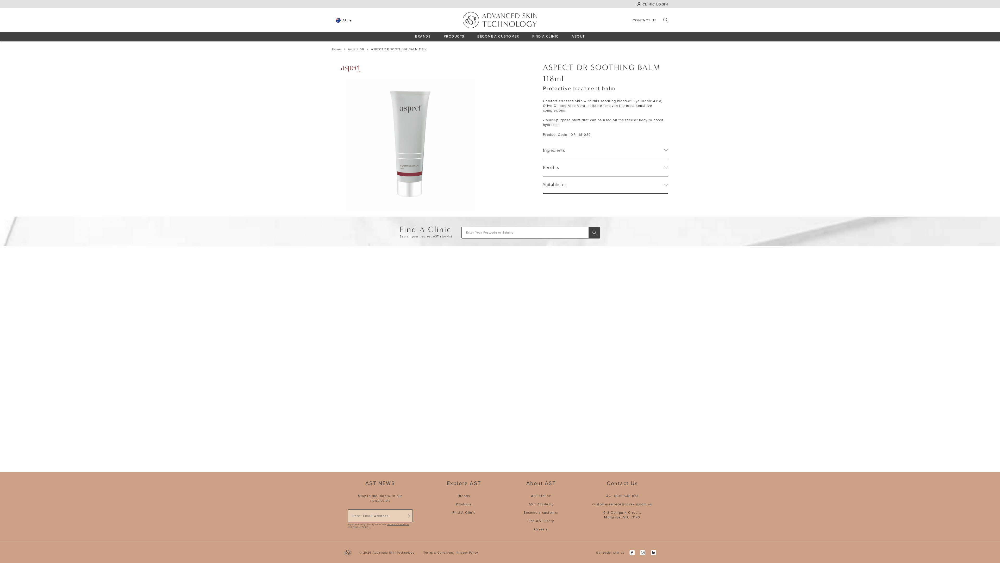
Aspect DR (356, 49)
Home (336, 49)
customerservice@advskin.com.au (622, 504)
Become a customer (541, 512)
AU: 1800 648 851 (622, 495)
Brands (423, 36)
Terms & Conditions (398, 524)
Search (665, 20)
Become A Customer (498, 36)
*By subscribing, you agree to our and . (378, 526)
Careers (541, 529)
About (578, 36)
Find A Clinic (545, 36)
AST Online (541, 495)
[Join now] (409, 515)
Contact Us (645, 20)
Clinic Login (655, 4)
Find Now (594, 232)
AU (345, 20)
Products (454, 36)
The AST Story (541, 520)
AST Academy (541, 504)
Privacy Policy (361, 527)
